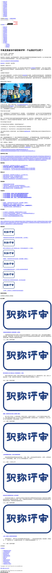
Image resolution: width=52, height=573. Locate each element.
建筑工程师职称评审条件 (39, 221)
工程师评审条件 (6, 551)
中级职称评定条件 (7, 550)
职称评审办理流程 (37, 156)
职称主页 (5, 1)
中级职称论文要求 (7, 563)
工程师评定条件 (6, 562)
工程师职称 (32, 67)
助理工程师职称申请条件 (22, 222)
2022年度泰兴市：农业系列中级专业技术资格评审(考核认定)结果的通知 (19, 168)
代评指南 (5, 4)
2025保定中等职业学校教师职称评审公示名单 (13, 216)
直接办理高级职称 (19, 158)
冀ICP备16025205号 (5, 568)
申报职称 (12, 106)
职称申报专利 (26, 150)
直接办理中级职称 (11, 158)
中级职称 (5, 13)
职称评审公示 (32, 150)
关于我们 (5, 42)
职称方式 (26, 149)
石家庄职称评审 (6, 555)
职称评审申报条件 (29, 156)
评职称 (6, 18)
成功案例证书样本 (28, 157)
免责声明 (8, 45)
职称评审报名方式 (20, 157)
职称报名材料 (8, 150)
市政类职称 (13, 149)
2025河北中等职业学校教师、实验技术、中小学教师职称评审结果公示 (18, 213)
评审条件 (5, 2)
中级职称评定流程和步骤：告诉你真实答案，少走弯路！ (11, 332)
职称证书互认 (25, 160)
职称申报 (3, 63)
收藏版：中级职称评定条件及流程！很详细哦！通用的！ (15, 202)
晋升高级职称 (19, 160)
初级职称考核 (26, 158)
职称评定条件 (6, 561)
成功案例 (5, 16)
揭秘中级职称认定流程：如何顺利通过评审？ (13, 176)
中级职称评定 (37, 160)
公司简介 (8, 44)
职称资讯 (5, 9)
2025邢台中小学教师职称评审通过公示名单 (12, 214)
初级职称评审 (27, 131)
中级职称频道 (12, 18)
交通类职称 (3, 149)
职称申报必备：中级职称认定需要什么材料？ (13, 177)
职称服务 (3, 150)
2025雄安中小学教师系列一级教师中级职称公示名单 (14, 212)
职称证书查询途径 (45, 156)
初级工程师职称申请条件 (17, 221)
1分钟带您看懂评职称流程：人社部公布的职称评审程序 (11, 454)
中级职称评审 (27, 147)
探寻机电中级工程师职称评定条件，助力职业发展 (10, 495)
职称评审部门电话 (13, 156)
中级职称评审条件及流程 (8, 184)
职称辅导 (5, 5)
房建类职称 (8, 149)
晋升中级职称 (13, 160)
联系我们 (8, 46)
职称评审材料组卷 (19, 224)
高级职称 (5, 14)
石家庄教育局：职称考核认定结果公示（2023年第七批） (15, 165)
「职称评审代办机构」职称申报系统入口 (12, 206)
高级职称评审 (7, 160)
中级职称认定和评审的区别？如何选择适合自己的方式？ (15, 178)
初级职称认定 (32, 158)
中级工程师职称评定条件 (11, 222)
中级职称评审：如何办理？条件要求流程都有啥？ (14, 185)
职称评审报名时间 (12, 157)
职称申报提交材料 (21, 156)
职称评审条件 (6, 553)
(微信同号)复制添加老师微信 (10, 60)
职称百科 (5, 10)
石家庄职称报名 (6, 559)
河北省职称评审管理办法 (22, 104)
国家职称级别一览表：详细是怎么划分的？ (12, 204)
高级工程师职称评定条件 (6, 221)
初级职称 (5, 12)
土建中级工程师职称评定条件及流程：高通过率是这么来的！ (16, 186)
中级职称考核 (45, 158)
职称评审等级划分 (44, 157)
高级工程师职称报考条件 (42, 222)
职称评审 (25, 75)
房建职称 (18, 149)
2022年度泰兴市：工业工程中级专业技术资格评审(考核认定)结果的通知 (19, 169)
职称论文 (5, 8)
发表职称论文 (6, 554)
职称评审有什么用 (11, 224)
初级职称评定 (31, 160)
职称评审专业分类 (36, 157)
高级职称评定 (44, 160)
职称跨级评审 (14, 150)
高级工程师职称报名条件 (28, 221)
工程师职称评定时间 (32, 222)
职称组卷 (22, 149)
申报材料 (5, 6)
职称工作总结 (20, 150)
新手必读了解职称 (5, 156)
